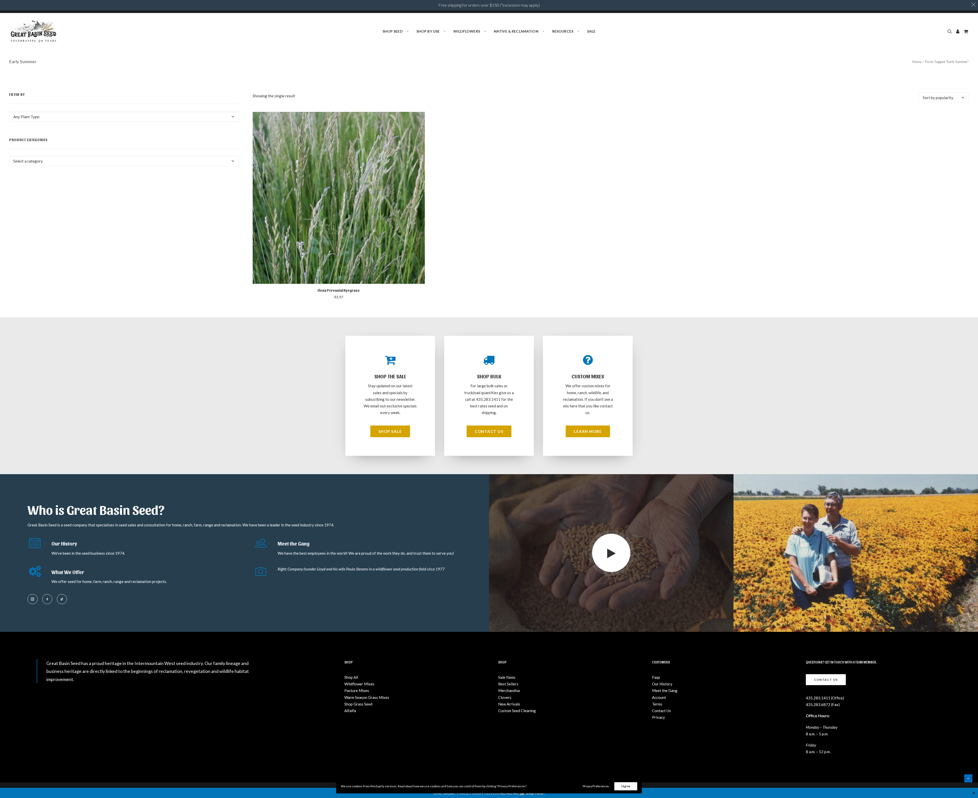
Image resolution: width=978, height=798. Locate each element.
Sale (591, 31)
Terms (657, 704)
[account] (958, 31)
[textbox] (124, 116)
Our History (662, 684)
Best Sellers (508, 684)
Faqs (656, 677)
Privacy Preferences (596, 786)
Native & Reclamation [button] (516, 31)
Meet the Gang (664, 690)
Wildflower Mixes (359, 684)
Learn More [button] (588, 431)
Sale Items (506, 677)
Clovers (504, 697)
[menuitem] (395, 31)
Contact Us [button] (489, 431)
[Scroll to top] (968, 778)
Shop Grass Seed (358, 704)
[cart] (965, 31)
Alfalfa (350, 710)
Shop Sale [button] (390, 431)
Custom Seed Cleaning (517, 710)
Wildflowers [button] (466, 31)
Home (916, 62)
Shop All (351, 677)
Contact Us (661, 710)
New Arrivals (509, 704)
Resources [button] (562, 31)
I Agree (625, 786)
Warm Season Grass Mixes (366, 697)
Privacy (658, 717)
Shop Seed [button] (393, 31)
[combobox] (124, 117)
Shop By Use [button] (428, 31)
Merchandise (509, 690)
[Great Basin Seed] (33, 31)
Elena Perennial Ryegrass (339, 290)
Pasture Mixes (356, 690)
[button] (950, 31)
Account (659, 697)
